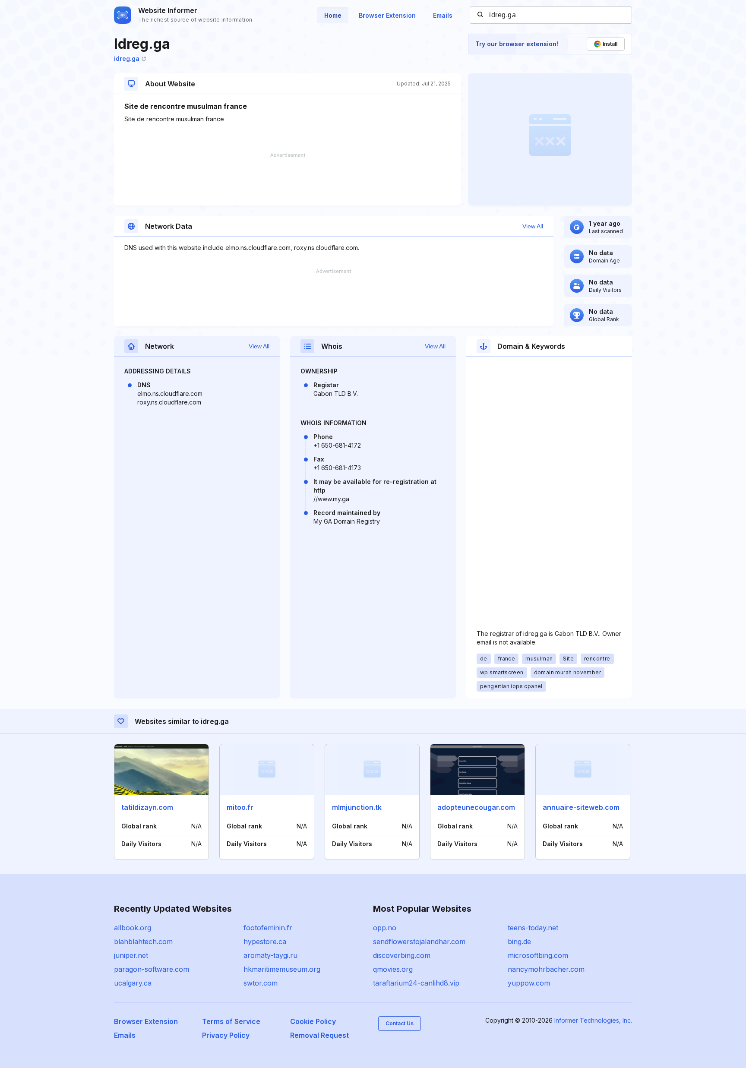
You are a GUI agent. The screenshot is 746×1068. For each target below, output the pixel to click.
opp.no (384, 927)
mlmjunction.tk (357, 807)
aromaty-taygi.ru (270, 955)
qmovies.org (393, 969)
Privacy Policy (226, 1035)
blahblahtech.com (143, 941)
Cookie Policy (313, 1021)
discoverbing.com (401, 955)
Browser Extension (387, 15)
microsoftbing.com (538, 955)
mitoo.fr (240, 807)
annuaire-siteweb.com (581, 807)
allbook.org (132, 927)
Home (332, 15)
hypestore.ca (264, 941)
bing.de (519, 941)
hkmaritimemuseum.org (281, 969)
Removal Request (319, 1035)
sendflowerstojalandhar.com (419, 941)
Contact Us (400, 1023)
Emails (442, 15)
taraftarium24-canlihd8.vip (416, 983)
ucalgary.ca (133, 983)
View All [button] (532, 226)
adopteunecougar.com (476, 807)
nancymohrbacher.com (546, 969)
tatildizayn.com (147, 807)
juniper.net (131, 955)
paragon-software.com (151, 969)
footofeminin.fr (267, 927)
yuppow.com (529, 983)
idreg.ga (126, 58)
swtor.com (260, 983)
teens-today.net (533, 927)
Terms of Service (231, 1021)
